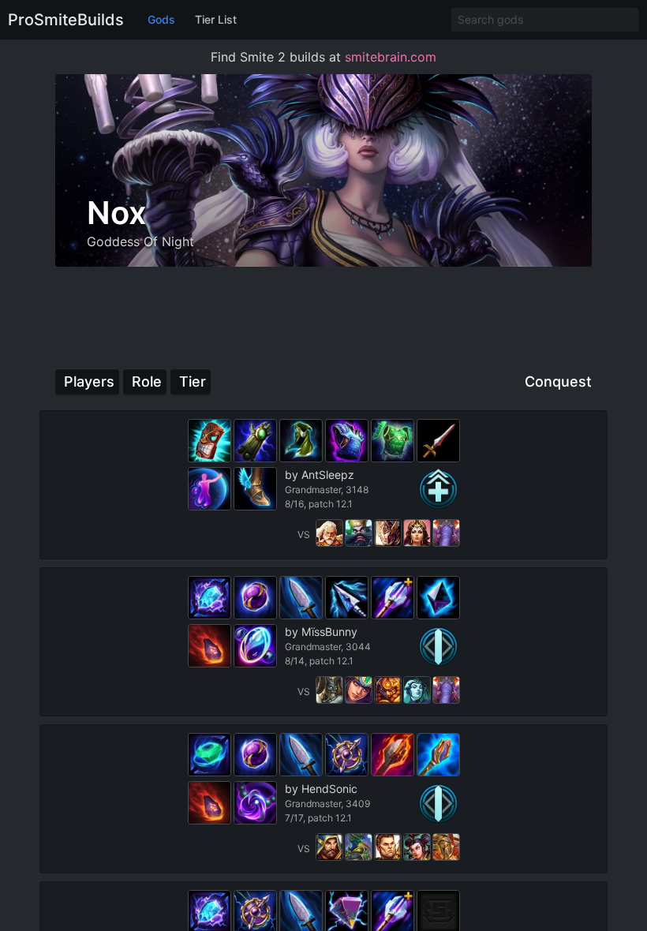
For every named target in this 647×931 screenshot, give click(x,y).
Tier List (216, 19)
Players (89, 381)
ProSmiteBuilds (66, 19)
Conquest (558, 381)
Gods (161, 19)
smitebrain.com (390, 57)
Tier (192, 381)
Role (147, 381)
